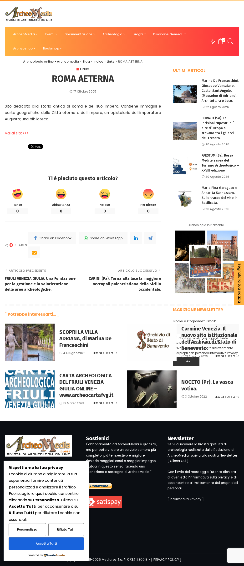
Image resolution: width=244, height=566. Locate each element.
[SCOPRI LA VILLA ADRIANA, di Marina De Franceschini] (30, 342)
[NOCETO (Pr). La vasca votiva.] (152, 389)
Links (84, 69)
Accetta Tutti (46, 543)
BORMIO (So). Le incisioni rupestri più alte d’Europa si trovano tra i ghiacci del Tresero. (218, 128)
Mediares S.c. (112, 559)
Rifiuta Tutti (66, 529)
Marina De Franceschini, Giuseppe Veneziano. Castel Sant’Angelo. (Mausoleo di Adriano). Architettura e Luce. (220, 91)
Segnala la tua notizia (239, 283)
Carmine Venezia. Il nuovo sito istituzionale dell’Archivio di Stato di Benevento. (209, 338)
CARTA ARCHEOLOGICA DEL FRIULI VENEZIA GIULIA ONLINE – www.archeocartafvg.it (86, 385)
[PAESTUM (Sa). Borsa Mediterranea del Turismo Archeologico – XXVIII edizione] (185, 166)
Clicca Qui (178, 461)
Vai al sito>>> (17, 133)
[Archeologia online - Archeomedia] (29, 14)
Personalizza (27, 529)
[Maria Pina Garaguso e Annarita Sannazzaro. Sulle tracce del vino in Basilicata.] (185, 198)
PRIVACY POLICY (166, 559)
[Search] (230, 41)
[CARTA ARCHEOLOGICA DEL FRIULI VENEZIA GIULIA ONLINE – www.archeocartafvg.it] (30, 389)
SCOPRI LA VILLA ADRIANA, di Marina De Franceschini (85, 338)
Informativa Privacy (185, 499)
